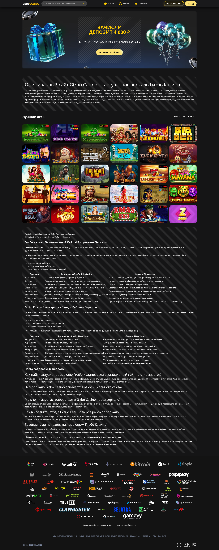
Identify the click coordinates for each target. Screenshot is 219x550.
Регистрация (173, 3)
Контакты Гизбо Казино (126, 525)
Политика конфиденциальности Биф (97, 525)
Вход (191, 3)
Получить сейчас (109, 52)
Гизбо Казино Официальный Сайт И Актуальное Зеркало (50, 234)
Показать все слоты (183, 116)
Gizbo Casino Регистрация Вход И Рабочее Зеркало (47, 237)
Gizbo (30, 3)
